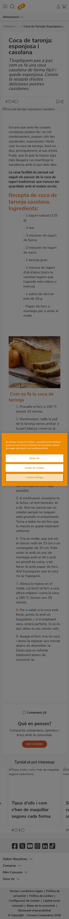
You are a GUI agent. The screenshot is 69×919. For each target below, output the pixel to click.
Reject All (34, 458)
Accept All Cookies (34, 467)
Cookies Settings (34, 477)
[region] (34, 459)
